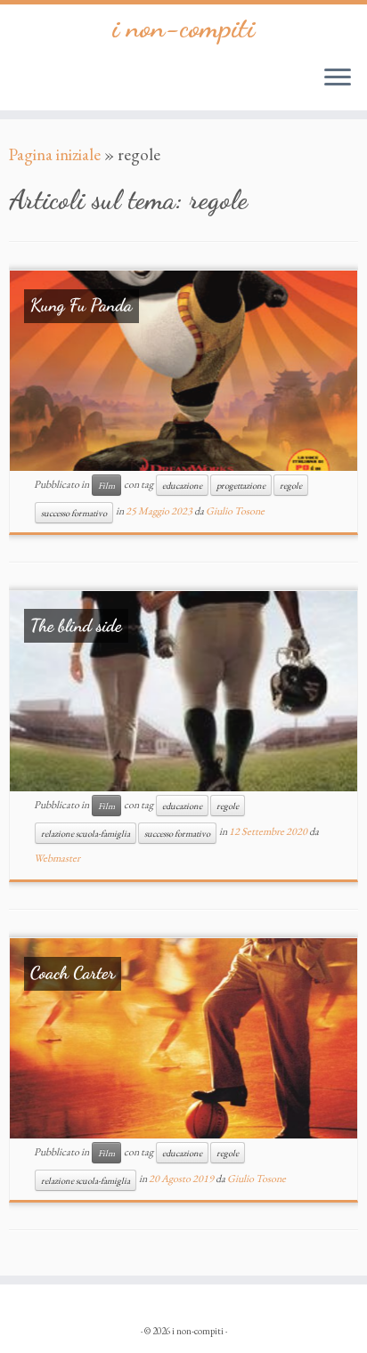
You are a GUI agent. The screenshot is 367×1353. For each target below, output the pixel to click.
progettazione (240, 485)
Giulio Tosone (235, 511)
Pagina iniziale (55, 154)
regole (291, 485)
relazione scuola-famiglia (85, 833)
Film (106, 485)
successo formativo (74, 512)
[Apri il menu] (337, 78)
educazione (182, 485)
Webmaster (57, 858)
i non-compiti (183, 27)
